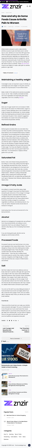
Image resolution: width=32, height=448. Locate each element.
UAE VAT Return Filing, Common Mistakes (18, 1)
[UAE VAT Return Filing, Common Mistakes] (7, 1)
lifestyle (21, 97)
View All (26, 412)
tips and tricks (25, 63)
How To (10, 373)
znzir (5, 26)
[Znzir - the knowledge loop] (12, 6)
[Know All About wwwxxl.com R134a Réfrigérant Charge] (4, 392)
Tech (10, 381)
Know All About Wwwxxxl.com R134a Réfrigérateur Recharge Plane (18, 384)
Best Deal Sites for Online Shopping (16, 415)
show (16, 73)
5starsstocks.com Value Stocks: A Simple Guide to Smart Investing (14, 366)
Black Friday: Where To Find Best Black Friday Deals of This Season (17, 422)
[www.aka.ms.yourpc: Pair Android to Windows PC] (4, 376)
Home (3, 12)
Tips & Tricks (9, 12)
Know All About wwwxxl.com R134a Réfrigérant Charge (18, 393)
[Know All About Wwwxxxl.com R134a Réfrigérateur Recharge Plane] (4, 384)
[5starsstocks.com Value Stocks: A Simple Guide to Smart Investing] (16, 353)
